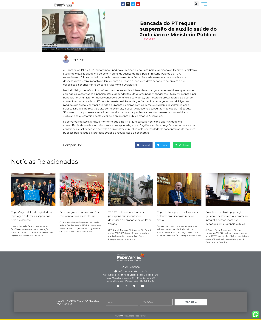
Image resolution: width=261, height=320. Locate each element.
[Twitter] (133, 4)
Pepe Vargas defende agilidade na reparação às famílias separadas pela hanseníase (32, 216)
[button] (196, 3)
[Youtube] (138, 4)
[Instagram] (128, 4)
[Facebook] (123, 4)
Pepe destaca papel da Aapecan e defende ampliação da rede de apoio (178, 216)
